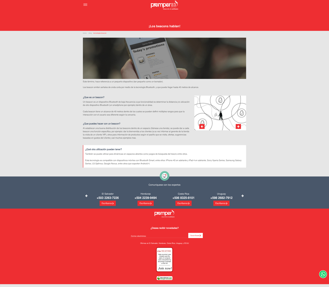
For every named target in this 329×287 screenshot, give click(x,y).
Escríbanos (107, 203)
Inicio (85, 33)
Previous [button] (86, 196)
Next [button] (242, 196)
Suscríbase (194, 235)
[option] (220, 113)
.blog (90, 33)
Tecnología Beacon (99, 33)
